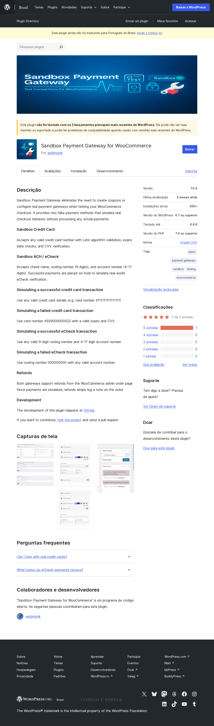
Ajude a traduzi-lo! (149, 33)
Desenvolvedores (103, 670)
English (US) (189, 242)
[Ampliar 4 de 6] (88, 449)
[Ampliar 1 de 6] (48, 449)
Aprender (97, 656)
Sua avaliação (153, 364)
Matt (169, 663)
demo (192, 251)
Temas (58, 663)
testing (191, 269)
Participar (134, 656)
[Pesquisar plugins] (61, 47)
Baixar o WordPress (191, 7)
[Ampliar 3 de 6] (48, 481)
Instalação (79, 171)
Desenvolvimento (110, 171)
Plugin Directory (28, 21)
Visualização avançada (160, 289)
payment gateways (184, 260)
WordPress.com (177, 656)
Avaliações (53, 171)
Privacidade (25, 676)
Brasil (60, 699)
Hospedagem (26, 670)
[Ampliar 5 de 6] (88, 496)
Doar (132, 670)
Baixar (190, 149)
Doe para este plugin (159, 448)
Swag (133, 676)
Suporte (191, 171)
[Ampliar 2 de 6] (48, 467)
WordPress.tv (102, 676)
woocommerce (186, 277)
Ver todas (189, 364)
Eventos (133, 663)
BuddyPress (174, 676)
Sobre (21, 656)
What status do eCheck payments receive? (50, 570)
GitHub (89, 410)
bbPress (172, 670)
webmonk (55, 153)
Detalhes (28, 171)
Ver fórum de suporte (159, 406)
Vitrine (58, 656)
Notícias (22, 663)
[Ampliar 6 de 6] (128, 449)
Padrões (59, 676)
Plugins (59, 670)
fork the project (69, 420)
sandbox (178, 269)
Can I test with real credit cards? (42, 557)
